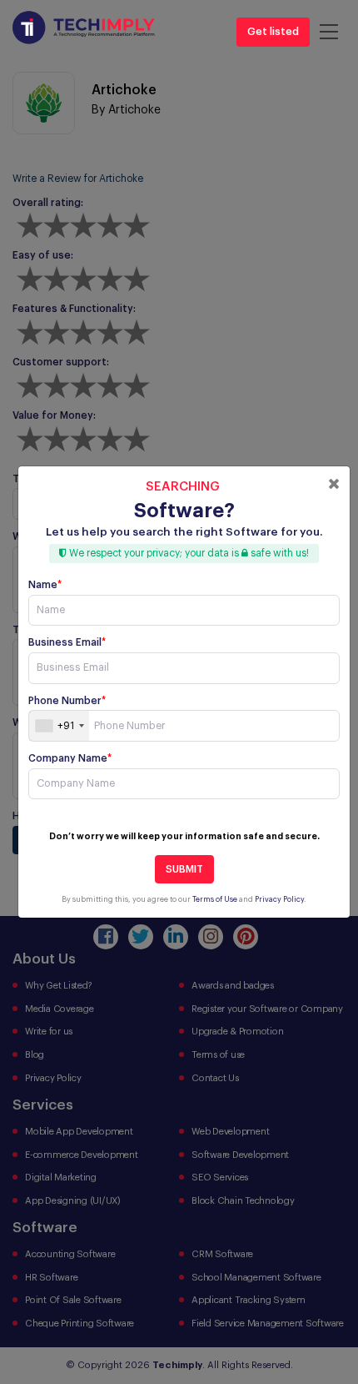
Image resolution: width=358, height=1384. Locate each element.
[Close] (334, 483)
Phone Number (67, 701)
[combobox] (59, 726)
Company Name (70, 758)
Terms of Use (214, 899)
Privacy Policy (279, 899)
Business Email (67, 642)
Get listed (273, 32)
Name (45, 585)
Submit (184, 869)
